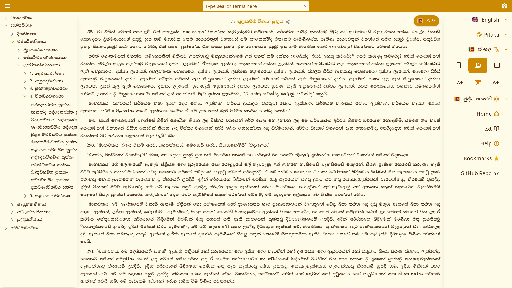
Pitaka (491, 34)
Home (484, 113)
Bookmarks (477, 158)
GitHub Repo (476, 173)
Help (486, 143)
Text (487, 128)
